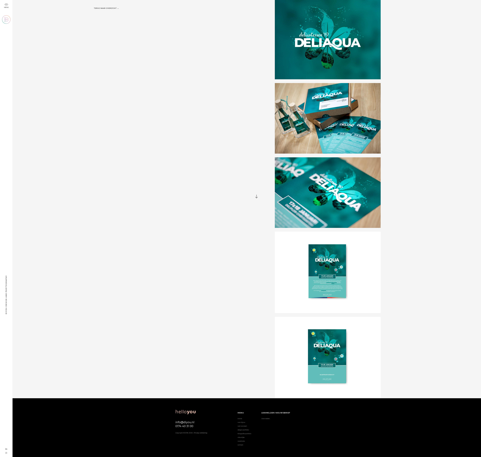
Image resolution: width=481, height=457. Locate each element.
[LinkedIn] (6, 449)
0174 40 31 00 (184, 426)
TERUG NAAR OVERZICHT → (106, 8)
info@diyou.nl (184, 422)
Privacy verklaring (200, 433)
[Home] (6, 17)
